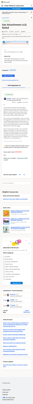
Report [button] (23, 31)
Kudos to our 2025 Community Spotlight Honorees (20, 219)
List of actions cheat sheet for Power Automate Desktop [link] (14, 350)
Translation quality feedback (12, 274)
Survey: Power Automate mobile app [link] (14, 334)
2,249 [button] (20, 34)
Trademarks (5, 394)
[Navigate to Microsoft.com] (5, 2)
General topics (9, 264)
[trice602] (5, 98)
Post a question (16, 8)
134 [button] (17, 305)
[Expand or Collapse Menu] (2, 5)
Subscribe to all (17, 283)
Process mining (9, 271)
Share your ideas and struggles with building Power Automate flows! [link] (14, 330)
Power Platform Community (14, 6)
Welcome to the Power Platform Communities (15, 199)
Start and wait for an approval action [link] (14, 343)
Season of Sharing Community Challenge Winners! (20, 211)
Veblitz (16, 34)
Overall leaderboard (27, 311)
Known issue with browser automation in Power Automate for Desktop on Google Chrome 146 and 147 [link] (16, 324)
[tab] (13, 86)
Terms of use (5, 392)
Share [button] (18, 31)
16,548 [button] (14, 98)
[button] (31, 5)
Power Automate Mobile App (12, 269)
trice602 (9, 98)
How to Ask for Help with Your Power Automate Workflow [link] (14, 338)
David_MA (12, 294)
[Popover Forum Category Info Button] (26, 250)
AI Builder (7, 256)
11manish (12, 305)
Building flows (13, 70)
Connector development (11, 261)
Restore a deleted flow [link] (10, 346)
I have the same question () (10, 80)
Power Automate (22, 12)
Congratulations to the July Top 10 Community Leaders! (20, 228)
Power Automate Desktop (11, 266)
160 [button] (16, 299)
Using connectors (9, 276)
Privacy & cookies (6, 389)
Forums (16, 12)
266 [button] (17, 294)
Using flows (8, 279)
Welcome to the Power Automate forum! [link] (15, 354)
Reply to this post (8, 75)
